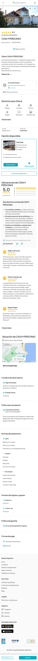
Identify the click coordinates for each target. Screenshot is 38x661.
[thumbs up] (17, 243)
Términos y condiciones (9, 600)
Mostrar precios (10, 164)
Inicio (3, 562)
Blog (3, 591)
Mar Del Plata (16, 42)
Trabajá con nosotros (8, 573)
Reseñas (4, 588)
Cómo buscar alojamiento (10, 585)
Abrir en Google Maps (10, 366)
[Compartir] (30, 8)
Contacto (4, 565)
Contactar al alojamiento (19, 173)
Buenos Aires (5, 42)
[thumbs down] (22, 243)
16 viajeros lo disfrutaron (9, 35)
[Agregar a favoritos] (34, 8)
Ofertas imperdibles (8, 582)
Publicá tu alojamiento (8, 567)
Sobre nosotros (6, 570)
